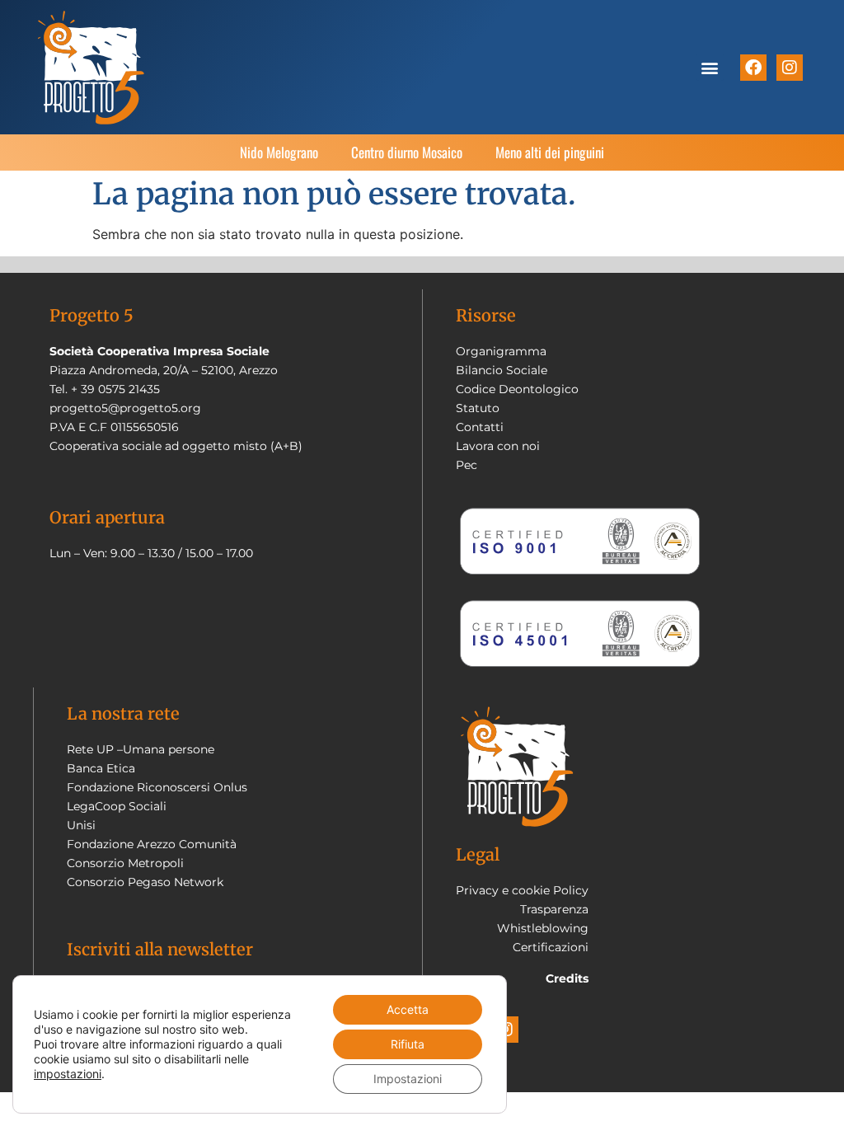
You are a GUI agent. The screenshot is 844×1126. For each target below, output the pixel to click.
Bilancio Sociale (501, 370)
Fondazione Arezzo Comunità (152, 844)
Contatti (480, 427)
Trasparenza (554, 909)
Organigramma (501, 351)
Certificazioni (550, 947)
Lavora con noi (498, 446)
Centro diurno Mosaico (406, 152)
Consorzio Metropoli (125, 863)
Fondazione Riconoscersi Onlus (157, 787)
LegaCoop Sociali (116, 806)
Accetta (408, 1009)
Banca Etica (101, 768)
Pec (466, 464)
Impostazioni (407, 1079)
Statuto (477, 408)
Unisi (81, 825)
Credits (567, 978)
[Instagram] (789, 67)
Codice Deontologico (517, 389)
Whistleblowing (542, 928)
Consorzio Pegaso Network (145, 882)
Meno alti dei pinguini (549, 152)
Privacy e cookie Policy (522, 890)
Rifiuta (407, 1044)
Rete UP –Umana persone (140, 749)
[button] (710, 67)
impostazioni (67, 1074)
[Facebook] (753, 67)
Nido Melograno (279, 152)
